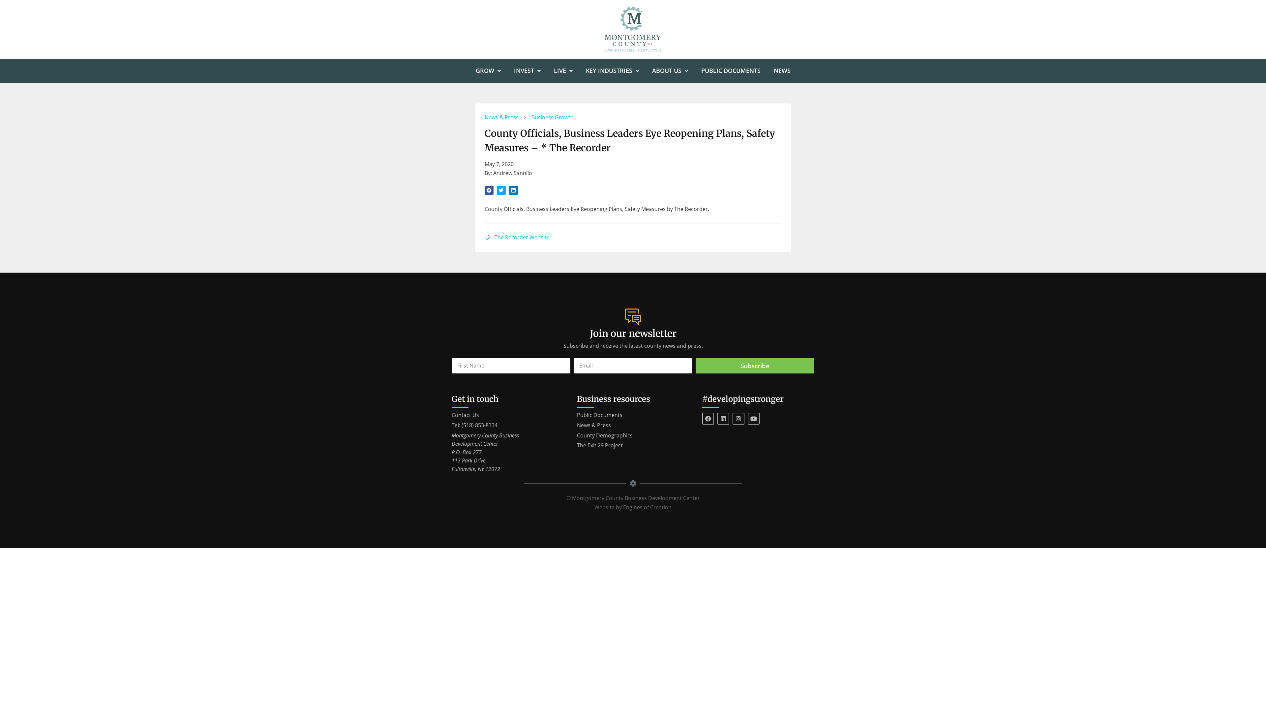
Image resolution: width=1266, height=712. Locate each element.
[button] (489, 190)
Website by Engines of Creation (633, 507)
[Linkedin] (723, 419)
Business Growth (552, 117)
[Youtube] (754, 419)
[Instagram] (738, 419)
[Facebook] (708, 419)
